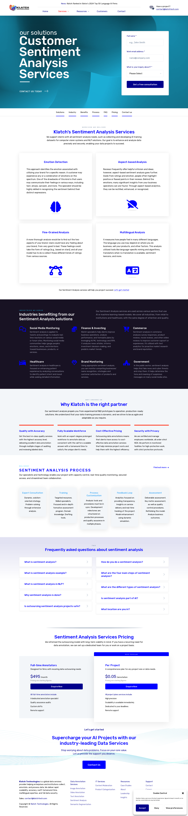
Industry (72, 112)
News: (63, 3)
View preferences (174, 808)
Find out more (160, 467)
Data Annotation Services (77, 783)
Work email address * (136, 51)
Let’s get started (121, 290)
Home (45, 11)
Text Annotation (77, 796)
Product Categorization (105, 789)
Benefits (84, 112)
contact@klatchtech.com (167, 9)
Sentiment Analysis (78, 800)
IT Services (100, 781)
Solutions (60, 112)
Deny (156, 808)
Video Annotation (77, 792)
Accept (142, 808)
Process (95, 112)
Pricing (115, 112)
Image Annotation (77, 788)
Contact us (127, 112)
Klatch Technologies (40, 804)
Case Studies (126, 785)
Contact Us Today (31, 91)
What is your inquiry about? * (139, 67)
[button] (183, 793)
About (123, 789)
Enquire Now (56, 687)
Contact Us (94, 764)
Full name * (131, 36)
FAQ (105, 112)
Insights (124, 797)
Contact (121, 11)
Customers (102, 11)
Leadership (125, 793)
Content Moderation (103, 785)
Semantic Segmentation (80, 804)
